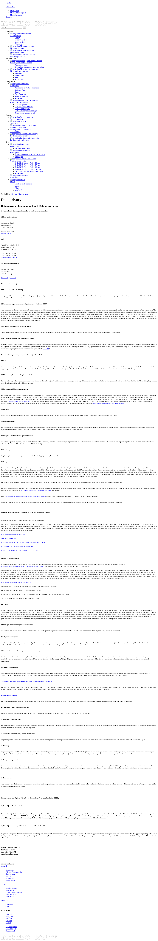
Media (12, 182)
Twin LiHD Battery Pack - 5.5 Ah (27, 165)
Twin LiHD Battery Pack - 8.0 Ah (27, 167)
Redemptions (15, 153)
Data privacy (23, 194)
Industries (18, 73)
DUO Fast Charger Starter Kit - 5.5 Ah (29, 171)
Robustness (19, 79)
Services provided (16, 119)
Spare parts (14, 123)
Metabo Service (11, 888)
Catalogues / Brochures (23, 184)
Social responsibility (17, 57)
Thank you (19, 157)
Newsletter (14, 178)
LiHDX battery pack (22, 109)
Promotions (14, 146)
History (17, 38)
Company (9, 904)
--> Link (46, 349)
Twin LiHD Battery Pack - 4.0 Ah (27, 163)
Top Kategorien (11, 927)
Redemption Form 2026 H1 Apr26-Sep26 (30, 155)
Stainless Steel (20, 90)
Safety (17, 77)
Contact (8, 906)
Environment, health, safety (20, 140)
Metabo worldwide (17, 48)
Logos (17, 186)
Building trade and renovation (21, 63)
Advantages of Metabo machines (27, 88)
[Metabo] (29, 25)
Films (17, 188)
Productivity (19, 75)
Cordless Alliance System (24, 107)
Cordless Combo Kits (18, 161)
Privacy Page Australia (14, 872)
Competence (14, 86)
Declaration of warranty (19, 136)
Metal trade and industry (19, 71)
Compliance (10, 870)
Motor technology (21, 96)
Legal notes (10, 878)
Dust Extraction (20, 94)
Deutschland (10, 931)
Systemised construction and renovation (29, 67)
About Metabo (15, 36)
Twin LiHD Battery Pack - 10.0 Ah (28, 169)
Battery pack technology (19, 102)
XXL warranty (15, 132)
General (14, 194)
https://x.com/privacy (8, 538)
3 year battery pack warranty (25, 113)
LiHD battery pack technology (26, 111)
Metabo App (19, 190)
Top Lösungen (11, 929)
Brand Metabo (20, 42)
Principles (18, 44)
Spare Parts (10, 890)
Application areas (21, 65)
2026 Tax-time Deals (22, 148)
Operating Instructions (18, 127)
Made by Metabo (21, 40)
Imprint (8, 876)
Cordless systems (21, 105)
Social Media (10, 880)
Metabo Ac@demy (17, 52)
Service (3, 884)
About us (4, 900)
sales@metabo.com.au (9, 257)
